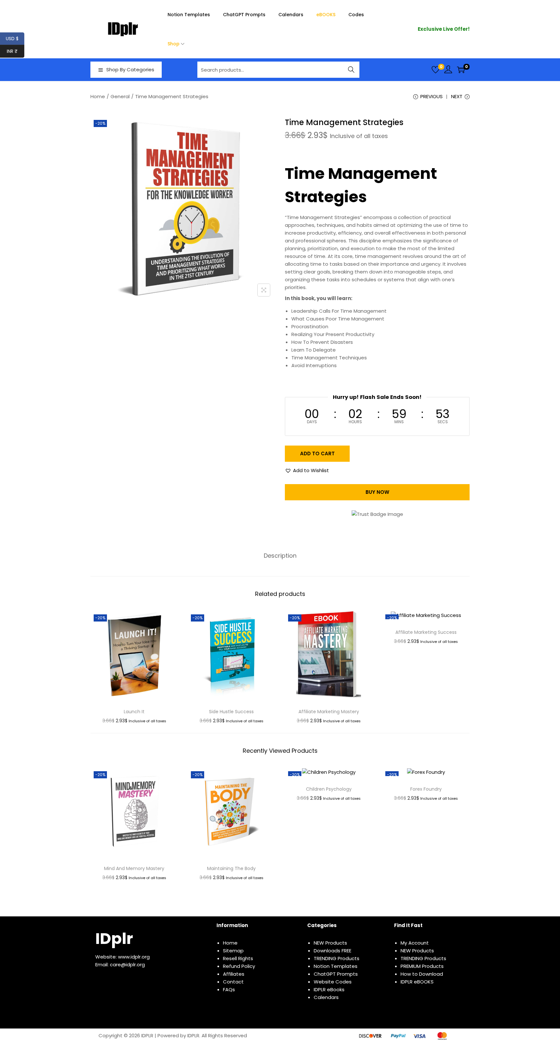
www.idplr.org (134, 956)
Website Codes (333, 981)
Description (280, 556)
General (120, 96)
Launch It (134, 711)
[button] (307, 470)
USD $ (15, 38)
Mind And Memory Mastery (134, 868)
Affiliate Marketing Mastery (328, 711)
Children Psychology (329, 789)
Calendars (326, 997)
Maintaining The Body (231, 868)
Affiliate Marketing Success (426, 632)
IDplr (114, 938)
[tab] (280, 556)
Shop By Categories (130, 69)
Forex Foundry (426, 789)
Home (97, 96)
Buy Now (377, 492)
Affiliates (233, 973)
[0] (435, 70)
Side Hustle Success (231, 711)
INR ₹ (15, 51)
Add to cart (317, 453)
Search (351, 69)
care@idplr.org (127, 964)
